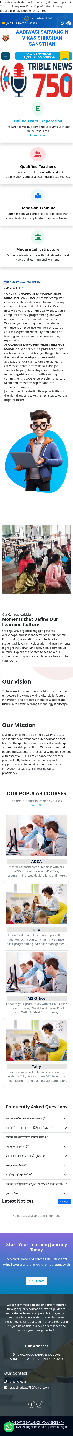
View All (36, 805)
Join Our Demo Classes (21, 23)
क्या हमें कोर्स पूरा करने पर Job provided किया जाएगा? (34, 1184)
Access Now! (38, 135)
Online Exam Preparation (38, 120)
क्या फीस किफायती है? (17, 1146)
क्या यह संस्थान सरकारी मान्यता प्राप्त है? (27, 1137)
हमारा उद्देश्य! (12, 1193)
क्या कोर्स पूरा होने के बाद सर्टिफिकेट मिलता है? (29, 1128)
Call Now (36, 1280)
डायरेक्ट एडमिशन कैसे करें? (19, 1175)
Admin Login (58, 1427)
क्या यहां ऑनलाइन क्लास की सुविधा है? (25, 1156)
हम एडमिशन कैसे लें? (16, 1165)
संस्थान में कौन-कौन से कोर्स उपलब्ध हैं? (26, 1118)
